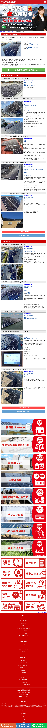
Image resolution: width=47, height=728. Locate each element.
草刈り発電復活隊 (23, 679)
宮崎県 (37, 706)
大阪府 (27, 705)
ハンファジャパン (23, 646)
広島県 (6, 706)
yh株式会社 (23, 660)
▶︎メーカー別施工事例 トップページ (23, 235)
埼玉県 (27, 703)
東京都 (32, 703)
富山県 (42, 703)
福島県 (16, 703)
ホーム (23, 615)
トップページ (2, 31)
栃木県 (21, 703)
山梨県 (5, 705)
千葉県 (30, 703)
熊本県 (31, 706)
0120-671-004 (23, 696)
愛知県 (16, 705)
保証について (23, 618)
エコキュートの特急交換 (23, 684)
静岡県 (13, 705)
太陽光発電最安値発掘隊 (8, 2)
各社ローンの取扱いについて (23, 628)
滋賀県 (21, 705)
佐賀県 (26, 706)
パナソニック (23, 654)
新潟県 (39, 703)
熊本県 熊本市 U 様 (28, 138)
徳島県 (12, 706)
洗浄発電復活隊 (23, 677)
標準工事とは (23, 623)
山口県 (9, 706)
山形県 (13, 703)
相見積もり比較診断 (23, 665)
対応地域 (23, 701)
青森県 (2, 703)
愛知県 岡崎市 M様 (28, 284)
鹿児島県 (40, 706)
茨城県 (19, 703)
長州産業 (23, 644)
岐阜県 (10, 705)
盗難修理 (23, 672)
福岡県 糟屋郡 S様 (27, 101)
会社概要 (23, 710)
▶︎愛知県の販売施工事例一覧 (23, 407)
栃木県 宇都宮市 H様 (28, 164)
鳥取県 (39, 705)
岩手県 (5, 703)
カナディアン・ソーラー (23, 649)
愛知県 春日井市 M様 (28, 371)
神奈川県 (36, 703)
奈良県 (32, 705)
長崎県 (28, 706)
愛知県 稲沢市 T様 (28, 313)
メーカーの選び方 (23, 630)
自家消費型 (23, 670)
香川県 (15, 706)
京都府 (24, 705)
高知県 (20, 706)
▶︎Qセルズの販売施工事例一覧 (23, 231)
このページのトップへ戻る (42, 612)
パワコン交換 (23, 674)
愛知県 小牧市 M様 (28, 246)
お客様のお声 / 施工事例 (10, 31)
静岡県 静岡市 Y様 (28, 195)
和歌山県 (36, 705)
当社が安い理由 (23, 620)
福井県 (2, 705)
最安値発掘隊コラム (23, 682)
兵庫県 (30, 705)
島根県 (42, 705)
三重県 (19, 705)
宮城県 (8, 703)
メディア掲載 (23, 637)
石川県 (44, 703)
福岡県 (23, 706)
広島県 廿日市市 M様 (28, 80)
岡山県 (44, 705)
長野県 (8, 705)
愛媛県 (17, 706)
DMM (23, 651)
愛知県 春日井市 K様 (28, 334)
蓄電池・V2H (23, 667)
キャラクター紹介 (23, 633)
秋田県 (10, 703)
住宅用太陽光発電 (23, 662)
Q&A (23, 625)
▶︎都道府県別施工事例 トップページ (23, 411)
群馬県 (24, 703)
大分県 (34, 706)
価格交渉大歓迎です (23, 635)
